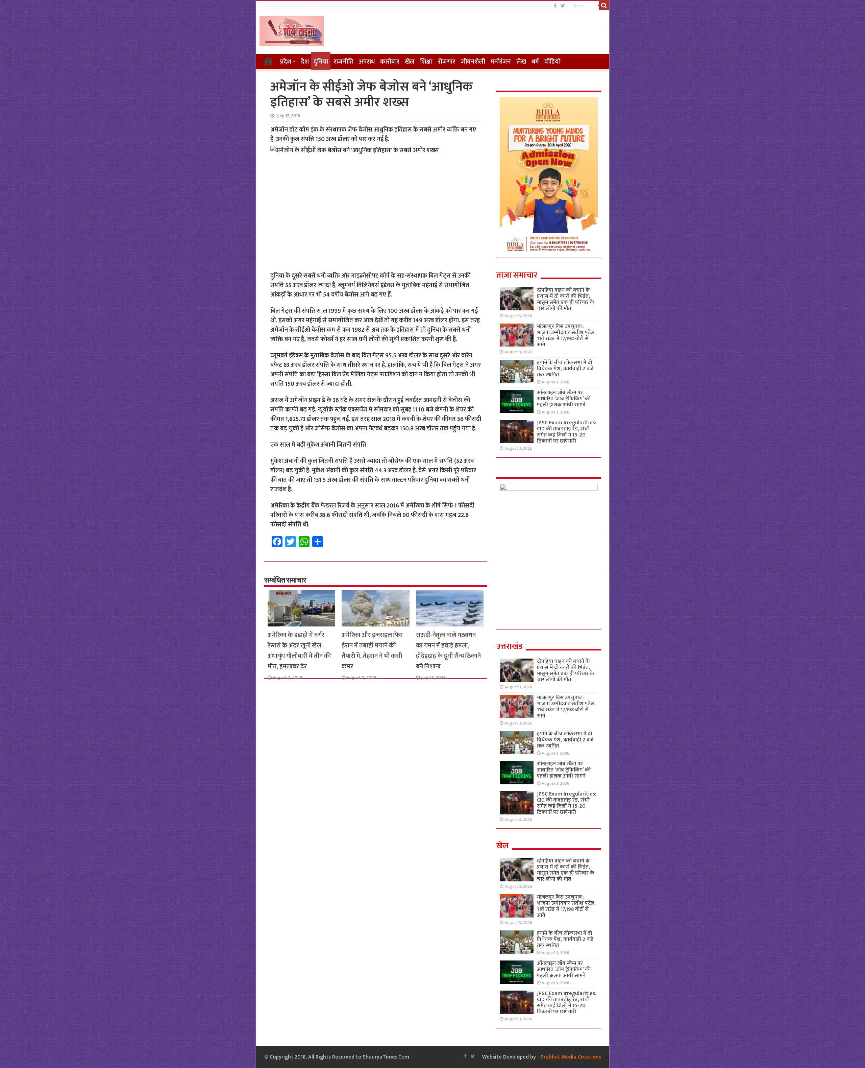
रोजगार (446, 61)
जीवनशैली (473, 61)
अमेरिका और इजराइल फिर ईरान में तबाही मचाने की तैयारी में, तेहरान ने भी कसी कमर (372, 651)
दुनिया (321, 61)
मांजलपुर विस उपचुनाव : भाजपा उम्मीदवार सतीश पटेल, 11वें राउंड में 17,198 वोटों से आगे (566, 335)
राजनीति (343, 61)
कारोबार (389, 61)
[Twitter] (563, 5)
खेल (410, 61)
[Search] (604, 5)
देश (305, 61)
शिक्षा (426, 61)
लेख (521, 61)
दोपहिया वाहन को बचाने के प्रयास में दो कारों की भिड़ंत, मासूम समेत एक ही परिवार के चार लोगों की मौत (565, 299)
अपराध (367, 61)
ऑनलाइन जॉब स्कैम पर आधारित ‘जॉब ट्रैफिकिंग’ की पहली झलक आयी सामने (564, 398)
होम (268, 61)
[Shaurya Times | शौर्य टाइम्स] (292, 30)
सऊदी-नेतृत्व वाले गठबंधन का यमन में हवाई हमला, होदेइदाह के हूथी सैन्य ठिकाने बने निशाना (448, 651)
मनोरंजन (501, 61)
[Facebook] (555, 5)
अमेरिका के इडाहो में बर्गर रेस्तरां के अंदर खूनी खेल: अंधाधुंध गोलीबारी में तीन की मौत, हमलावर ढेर (299, 651)
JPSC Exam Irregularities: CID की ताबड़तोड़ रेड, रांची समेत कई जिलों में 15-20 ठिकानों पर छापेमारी (566, 432)
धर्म (535, 61)
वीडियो (552, 61)
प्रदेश (285, 61)
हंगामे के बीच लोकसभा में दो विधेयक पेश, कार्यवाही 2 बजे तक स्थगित (565, 368)
